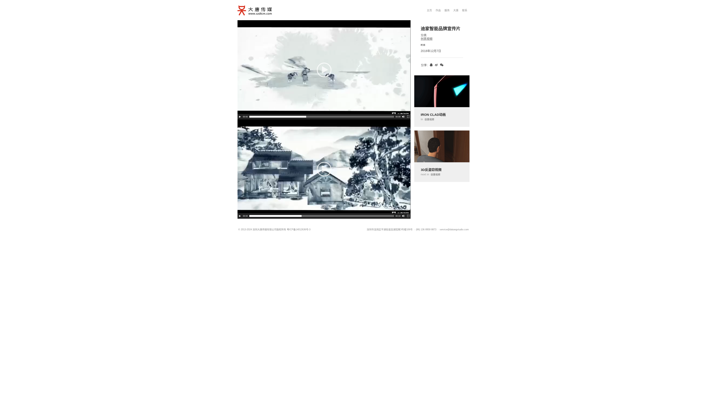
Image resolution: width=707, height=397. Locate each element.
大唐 (455, 10)
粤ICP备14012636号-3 (298, 229)
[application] (324, 69)
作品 (438, 10)
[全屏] (408, 116)
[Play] (239, 116)
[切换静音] (403, 116)
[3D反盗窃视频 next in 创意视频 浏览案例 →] (441, 148)
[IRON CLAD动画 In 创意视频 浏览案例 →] (441, 93)
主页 (429, 10)
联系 (464, 10)
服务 (447, 10)
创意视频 (426, 38)
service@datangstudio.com (454, 229)
